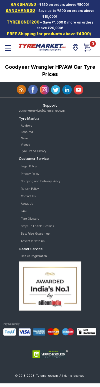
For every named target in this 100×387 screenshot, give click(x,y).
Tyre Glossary (30, 218)
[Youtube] (78, 89)
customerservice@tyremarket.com (42, 110)
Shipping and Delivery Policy (41, 181)
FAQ (24, 211)
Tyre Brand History (33, 151)
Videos (25, 144)
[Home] (42, 47)
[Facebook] (33, 89)
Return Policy (30, 188)
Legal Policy (29, 166)
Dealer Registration (34, 256)
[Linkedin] (67, 89)
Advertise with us (32, 241)
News (24, 138)
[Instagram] (44, 89)
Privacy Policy (30, 173)
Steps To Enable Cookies (37, 226)
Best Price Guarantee (35, 233)
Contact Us (28, 196)
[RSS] (21, 89)
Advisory (26, 125)
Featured (27, 132)
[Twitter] (56, 89)
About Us (27, 203)
